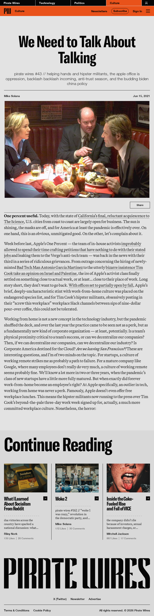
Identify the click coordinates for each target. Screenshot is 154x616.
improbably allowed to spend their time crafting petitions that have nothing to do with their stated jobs (74, 249)
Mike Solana (12, 96)
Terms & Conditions (16, 610)
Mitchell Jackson (118, 533)
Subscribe (120, 11)
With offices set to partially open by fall (101, 285)
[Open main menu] (148, 11)
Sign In (137, 11)
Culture (115, 3)
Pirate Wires (12, 3)
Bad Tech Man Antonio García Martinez (50, 267)
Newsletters (99, 11)
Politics (79, 3)
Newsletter (78, 599)
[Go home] (7, 11)
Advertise (95, 599)
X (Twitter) (60, 599)
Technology (47, 3)
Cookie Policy (42, 610)
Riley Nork (10, 533)
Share (140, 205)
